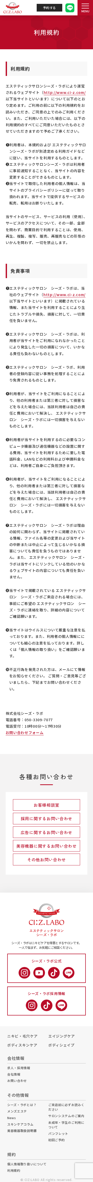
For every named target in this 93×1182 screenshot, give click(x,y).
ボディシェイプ (61, 1045)
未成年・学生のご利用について (66, 1124)
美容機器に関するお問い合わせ (46, 846)
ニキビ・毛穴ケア (22, 1036)
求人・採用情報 (18, 1068)
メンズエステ (17, 1111)
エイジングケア (61, 1036)
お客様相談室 (46, 805)
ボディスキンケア (22, 1045)
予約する (49, 7)
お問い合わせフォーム (25, 732)
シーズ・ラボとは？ (21, 1104)
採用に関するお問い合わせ (46, 818)
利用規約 (13, 1170)
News (11, 1118)
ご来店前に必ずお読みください (66, 1106)
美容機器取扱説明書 (22, 1130)
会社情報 (13, 1074)
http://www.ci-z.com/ (65, 92)
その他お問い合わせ (46, 859)
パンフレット (58, 1133)
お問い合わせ (17, 1080)
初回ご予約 (56, 1140)
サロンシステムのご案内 (66, 1115)
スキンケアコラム (20, 1124)
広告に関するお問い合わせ (46, 832)
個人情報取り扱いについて (27, 1164)
